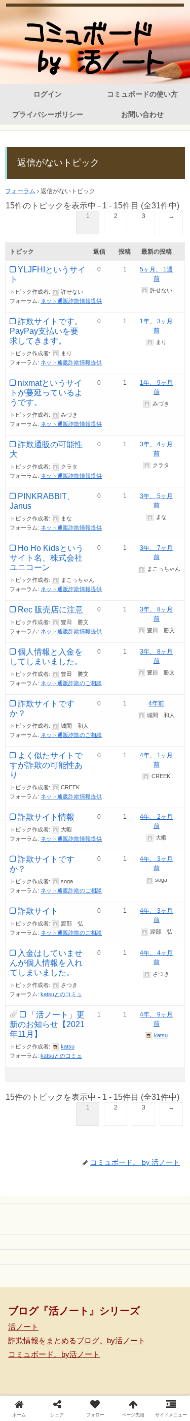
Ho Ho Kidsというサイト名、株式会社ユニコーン (47, 558)
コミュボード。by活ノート (54, 1354)
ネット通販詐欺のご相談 (71, 683)
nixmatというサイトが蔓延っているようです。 (46, 393)
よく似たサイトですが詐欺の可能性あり (46, 765)
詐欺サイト (38, 911)
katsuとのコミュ (61, 994)
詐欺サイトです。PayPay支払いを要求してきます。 (46, 331)
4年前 (156, 703)
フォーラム (20, 191)
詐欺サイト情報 (46, 817)
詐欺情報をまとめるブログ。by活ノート (76, 1340)
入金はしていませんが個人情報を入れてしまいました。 (46, 963)
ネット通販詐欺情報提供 (71, 301)
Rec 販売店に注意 (50, 609)
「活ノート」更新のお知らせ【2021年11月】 (47, 1024)
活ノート (23, 1326)
